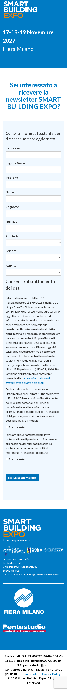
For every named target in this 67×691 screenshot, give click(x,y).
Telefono (12, 177)
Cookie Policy (51, 674)
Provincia (12, 236)
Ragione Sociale (16, 163)
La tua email (14, 148)
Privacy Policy (30, 674)
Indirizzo (11, 221)
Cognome (12, 207)
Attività (11, 265)
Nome (10, 192)
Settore (11, 250)
